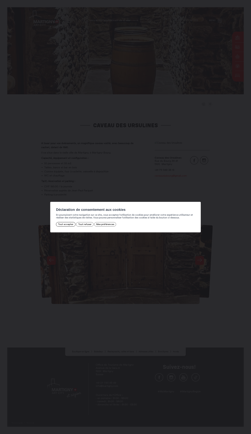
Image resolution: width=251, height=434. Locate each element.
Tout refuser (85, 224)
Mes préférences (105, 224)
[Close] (198, 198)
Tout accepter (65, 224)
